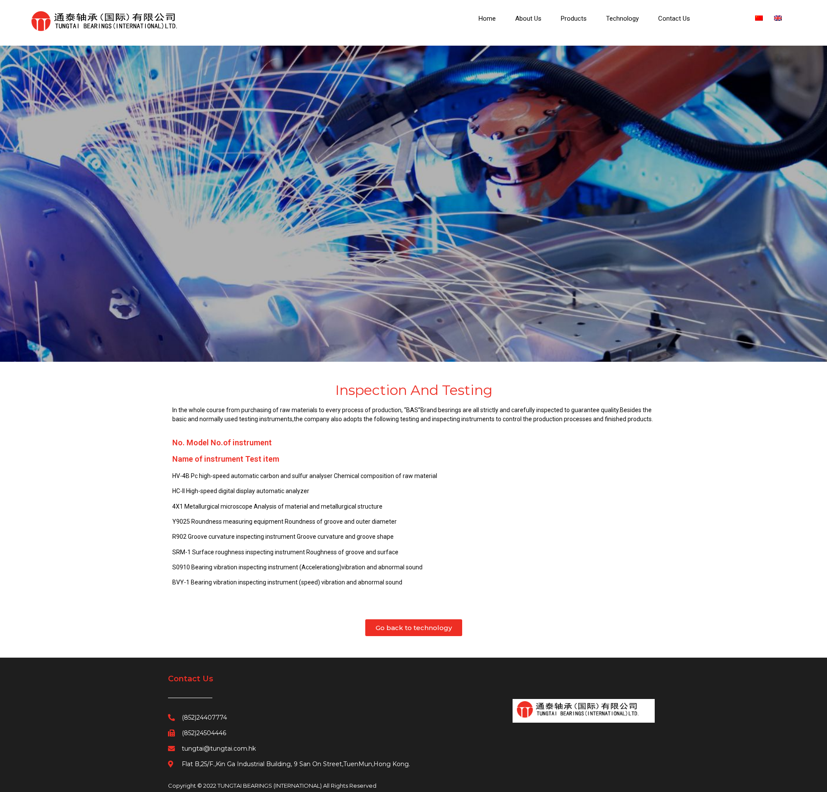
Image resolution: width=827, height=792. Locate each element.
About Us (528, 18)
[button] (413, 662)
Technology (622, 18)
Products (574, 18)
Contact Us (674, 18)
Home (487, 18)
